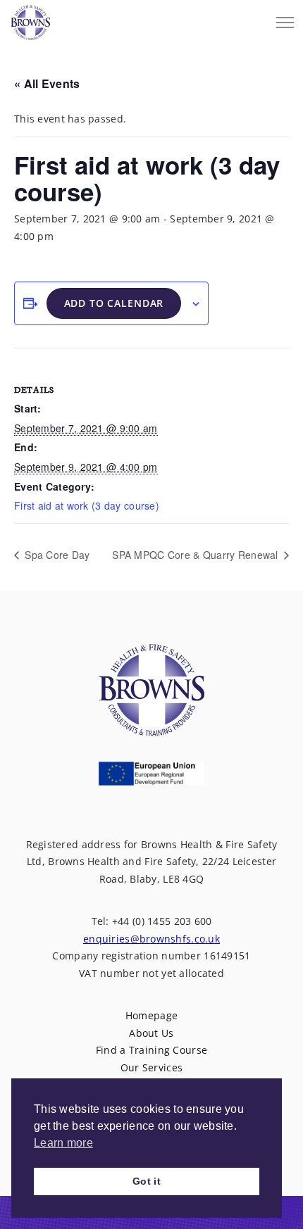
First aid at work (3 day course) (86, 505)
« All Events (47, 83)
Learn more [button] (63, 1143)
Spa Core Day (56, 555)
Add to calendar (114, 303)
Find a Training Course (151, 1050)
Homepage (151, 1015)
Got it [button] (146, 1181)
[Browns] (30, 19)
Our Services (151, 1067)
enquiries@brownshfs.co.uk (151, 938)
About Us (151, 1033)
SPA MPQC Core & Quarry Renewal (196, 555)
